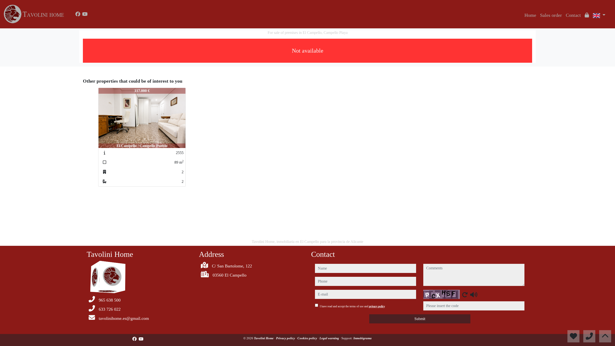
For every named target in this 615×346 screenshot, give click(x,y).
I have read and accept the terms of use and (352, 306)
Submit (419, 319)
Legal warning (330, 338)
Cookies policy (307, 338)
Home (530, 15)
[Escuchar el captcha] (474, 294)
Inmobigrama (362, 338)
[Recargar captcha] (465, 294)
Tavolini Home (264, 338)
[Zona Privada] (587, 15)
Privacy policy (286, 338)
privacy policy (377, 306)
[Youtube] (85, 14)
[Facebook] (77, 14)
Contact (573, 15)
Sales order (551, 15)
